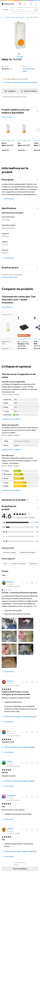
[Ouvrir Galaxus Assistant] (30, 4)
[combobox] (5, 575)
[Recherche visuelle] (35, 9)
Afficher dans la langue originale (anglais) (19, 747)
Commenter (9, 672)
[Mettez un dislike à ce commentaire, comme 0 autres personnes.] (36, 583)
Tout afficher (7, 117)
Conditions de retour (10, 277)
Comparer (11, 91)
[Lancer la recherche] (13, 9)
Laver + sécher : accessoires (14, 17)
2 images (20, 57)
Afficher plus (9, 199)
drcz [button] (8, 731)
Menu (6, 10)
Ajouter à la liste (30, 91)
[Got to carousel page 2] (20, 54)
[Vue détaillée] (20, 407)
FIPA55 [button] (9, 762)
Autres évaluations (20, 869)
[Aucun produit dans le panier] (36, 4)
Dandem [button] (10, 681)
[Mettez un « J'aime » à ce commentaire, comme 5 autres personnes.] (27, 583)
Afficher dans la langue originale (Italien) (19, 781)
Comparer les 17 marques (11, 419)
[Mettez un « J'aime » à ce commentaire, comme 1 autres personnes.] (27, 732)
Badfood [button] (10, 582)
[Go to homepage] (8, 4)
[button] (20, 79)
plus (35, 606)
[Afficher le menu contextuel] (22, 583)
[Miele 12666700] (24, 137)
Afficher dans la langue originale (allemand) (20, 717)
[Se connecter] (25, 4)
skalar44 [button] (10, 829)
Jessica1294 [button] (11, 796)
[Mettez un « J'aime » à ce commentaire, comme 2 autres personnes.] (27, 682)
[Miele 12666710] (8, 137)
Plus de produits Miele (29, 68)
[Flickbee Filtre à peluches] (24, 331)
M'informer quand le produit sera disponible (20, 82)
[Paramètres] (19, 4)
